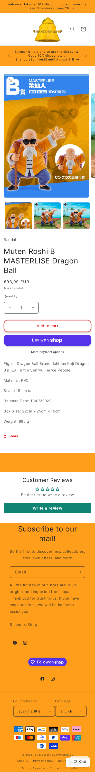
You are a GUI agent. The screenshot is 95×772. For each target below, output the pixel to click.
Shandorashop (45, 754)
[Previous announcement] (9, 55)
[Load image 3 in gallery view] (76, 215)
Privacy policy (43, 760)
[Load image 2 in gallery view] (47, 215)
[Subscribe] (79, 572)
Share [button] (14, 436)
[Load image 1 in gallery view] (18, 215)
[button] (9, 29)
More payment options (47, 352)
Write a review (47, 508)
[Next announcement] (86, 55)
